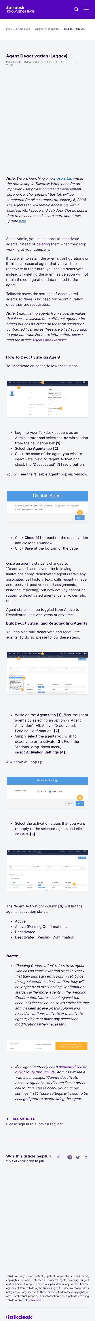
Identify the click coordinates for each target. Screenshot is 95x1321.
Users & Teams (74, 29)
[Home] (20, 9)
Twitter (77, 1157)
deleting (43, 244)
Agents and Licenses (49, 340)
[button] (59, 1156)
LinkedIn (85, 1157)
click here (35, 1300)
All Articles (24, 1119)
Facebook (70, 1157)
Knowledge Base (18, 29)
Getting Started (47, 29)
